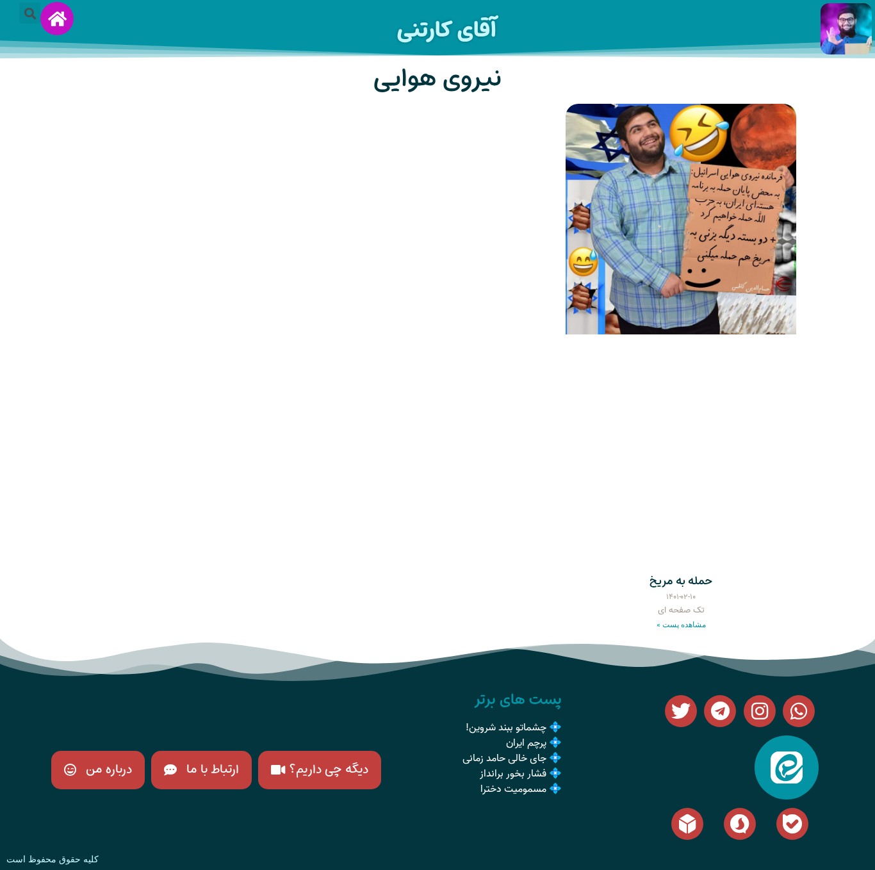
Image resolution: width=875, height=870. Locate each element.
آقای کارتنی (446, 30)
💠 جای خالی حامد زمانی (512, 758)
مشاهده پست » (681, 624)
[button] (29, 13)
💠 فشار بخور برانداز (521, 774)
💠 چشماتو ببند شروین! (514, 727)
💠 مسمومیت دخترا (521, 789)
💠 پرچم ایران (534, 743)
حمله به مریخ (681, 581)
